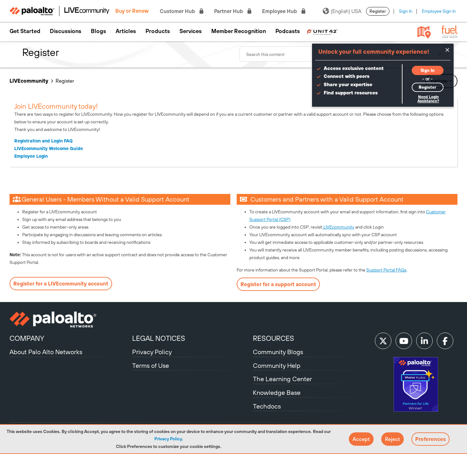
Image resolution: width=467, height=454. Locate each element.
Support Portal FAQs (386, 269)
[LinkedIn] (424, 341)
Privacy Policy (168, 438)
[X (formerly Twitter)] (383, 341)
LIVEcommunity (29, 81)
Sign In (405, 11)
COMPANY (27, 338)
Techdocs (267, 406)
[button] (361, 439)
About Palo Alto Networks (46, 351)
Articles (126, 31)
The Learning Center (282, 378)
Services (190, 31)
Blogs (98, 31)
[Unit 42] (322, 31)
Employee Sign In (439, 11)
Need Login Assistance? (428, 99)
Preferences (430, 439)
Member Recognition (238, 31)
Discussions (65, 31)
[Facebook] (445, 341)
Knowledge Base (277, 392)
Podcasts (287, 31)
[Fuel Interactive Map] (424, 32)
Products (158, 31)
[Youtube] (404, 341)
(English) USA (346, 11)
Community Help (277, 365)
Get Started (25, 31)
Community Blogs (278, 351)
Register (377, 11)
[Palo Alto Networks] (70, 319)
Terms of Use (150, 365)
